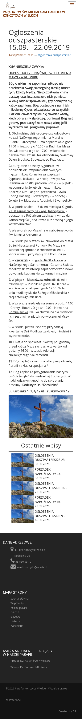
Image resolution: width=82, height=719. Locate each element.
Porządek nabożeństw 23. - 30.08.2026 (49, 473)
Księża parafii (18, 607)
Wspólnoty (17, 603)
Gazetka (15, 616)
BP (74, 711)
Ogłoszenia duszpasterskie (54, 55)
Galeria (14, 612)
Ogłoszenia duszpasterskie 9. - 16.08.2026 (50, 515)
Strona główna (19, 598)
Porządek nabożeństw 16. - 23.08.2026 (49, 501)
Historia (15, 621)
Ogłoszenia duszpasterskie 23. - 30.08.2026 (51, 459)
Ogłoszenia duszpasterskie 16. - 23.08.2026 (51, 487)
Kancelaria (16, 626)
